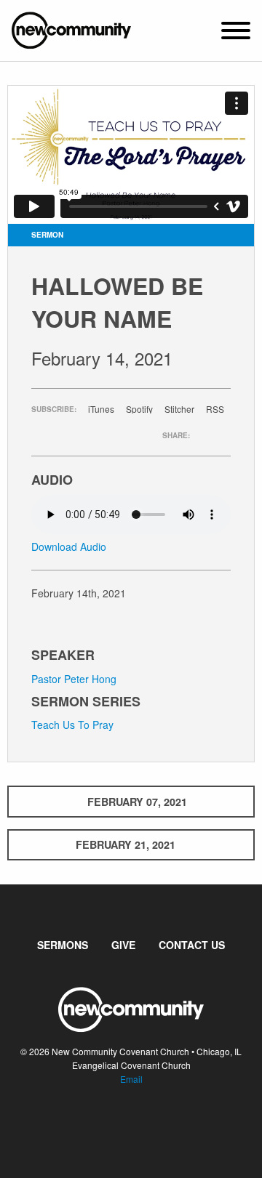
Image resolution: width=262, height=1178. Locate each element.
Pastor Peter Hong (73, 678)
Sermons (62, 944)
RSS (215, 409)
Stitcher (179, 409)
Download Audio (68, 546)
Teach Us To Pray (72, 724)
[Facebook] (119, 1123)
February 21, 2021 (125, 844)
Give (123, 944)
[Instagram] (142, 1123)
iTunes (101, 409)
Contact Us (192, 944)
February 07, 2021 (137, 801)
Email (131, 1079)
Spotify (139, 409)
